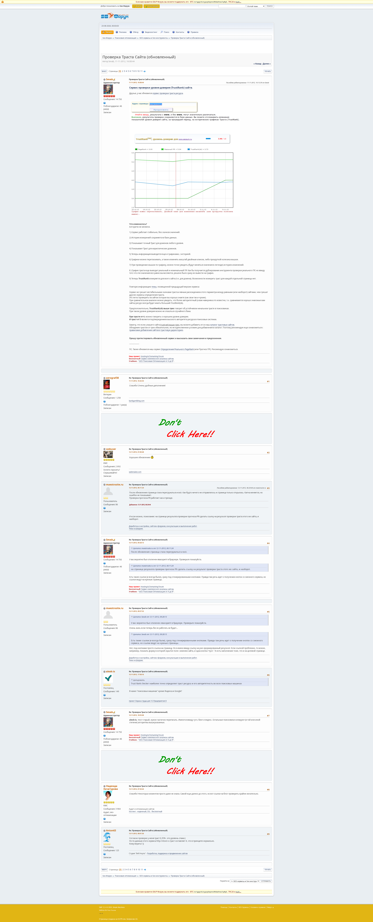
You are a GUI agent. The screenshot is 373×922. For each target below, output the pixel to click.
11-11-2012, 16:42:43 (136, 381)
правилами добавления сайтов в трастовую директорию (156, 330)
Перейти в (224, 881)
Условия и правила (257, 907)
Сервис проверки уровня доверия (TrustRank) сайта (160, 87)
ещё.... (238, 1)
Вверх (104, 870)
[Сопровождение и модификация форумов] (104, 508)
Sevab (109, 79)
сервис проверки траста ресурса (168, 93)
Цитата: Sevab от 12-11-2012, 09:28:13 (150, 617)
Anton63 (111, 830)
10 (138, 71)
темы (154, 286)
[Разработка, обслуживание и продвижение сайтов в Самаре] (104, 853)
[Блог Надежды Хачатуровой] (104, 818)
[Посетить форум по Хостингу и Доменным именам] (186, 440)
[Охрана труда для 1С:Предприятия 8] (104, 694)
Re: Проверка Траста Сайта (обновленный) (148, 378)
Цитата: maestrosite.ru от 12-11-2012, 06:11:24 (153, 548)
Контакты (233, 907)
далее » (267, 63)
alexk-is (110, 671)
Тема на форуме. (136, 528)
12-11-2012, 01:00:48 (136, 452)
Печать (268, 71)
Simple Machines (119, 907)
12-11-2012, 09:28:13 (136, 543)
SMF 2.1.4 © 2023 (105, 907)
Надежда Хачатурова (110, 787)
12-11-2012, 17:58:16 (136, 674)
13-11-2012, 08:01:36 (136, 833)
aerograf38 (112, 377)
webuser (111, 449)
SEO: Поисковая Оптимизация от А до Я (156, 361)
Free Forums (111, 910)
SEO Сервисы (244, 907)
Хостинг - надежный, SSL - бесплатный (145, 811)
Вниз (104, 71)
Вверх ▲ (270, 907)
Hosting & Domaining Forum (152, 356)
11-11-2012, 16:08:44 (136, 82)
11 (141, 71)
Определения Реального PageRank (177, 349)
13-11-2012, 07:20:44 (136, 789)
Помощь (224, 907)
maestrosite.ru (114, 484)
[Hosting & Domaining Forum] (104, 102)
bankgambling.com (136, 401)
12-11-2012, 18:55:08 (136, 715)
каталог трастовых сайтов (222, 324)
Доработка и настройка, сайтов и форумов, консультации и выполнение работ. (163, 526)
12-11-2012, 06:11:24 (136, 488)
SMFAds (102, 910)
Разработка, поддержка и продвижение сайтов (167, 853)
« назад (257, 63)
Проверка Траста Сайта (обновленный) (146, 79)
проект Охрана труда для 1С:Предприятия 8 (148, 701)
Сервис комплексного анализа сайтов (157, 358)
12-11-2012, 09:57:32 (136, 611)
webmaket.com (135, 472)
